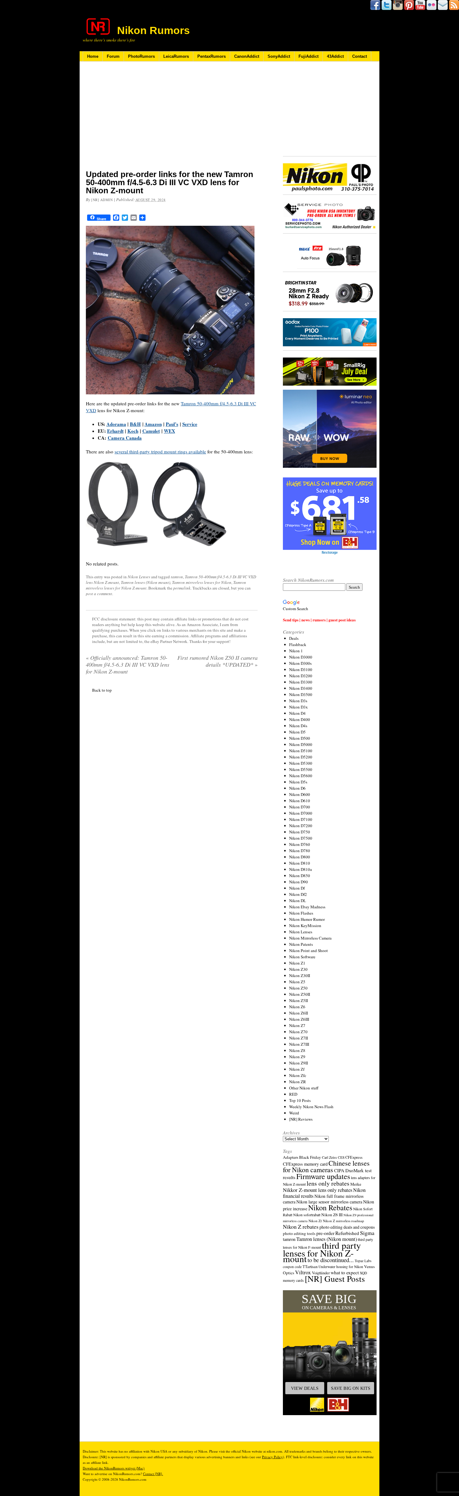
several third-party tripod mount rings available (160, 451)
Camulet (151, 430)
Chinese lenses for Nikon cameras (326, 1166)
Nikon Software (302, 957)
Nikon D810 (299, 863)
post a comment (99, 593)
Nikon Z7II (298, 1038)
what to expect (345, 1272)
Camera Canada (125, 437)
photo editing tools (299, 1233)
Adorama (116, 424)
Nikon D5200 (300, 757)
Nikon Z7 (297, 1025)
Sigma (367, 1233)
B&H (135, 424)
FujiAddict (308, 56)
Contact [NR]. (153, 1473)
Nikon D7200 (300, 825)
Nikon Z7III (299, 1044)
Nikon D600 (299, 794)
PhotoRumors (141, 56)
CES (341, 1157)
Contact (359, 56)
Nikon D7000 (300, 813)
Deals (294, 638)
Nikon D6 (297, 788)
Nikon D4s (298, 725)
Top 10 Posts (300, 1100)
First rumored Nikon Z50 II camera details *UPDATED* (217, 661)
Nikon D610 (299, 800)
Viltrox (303, 1272)
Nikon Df (297, 888)
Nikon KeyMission (305, 925)
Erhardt (115, 430)
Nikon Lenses (139, 577)
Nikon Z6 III (332, 1214)
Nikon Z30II (299, 975)
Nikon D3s (298, 701)
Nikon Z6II (298, 1013)
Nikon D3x (298, 707)
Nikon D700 (299, 807)
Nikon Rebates (330, 1207)
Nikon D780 (299, 850)
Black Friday (310, 1157)
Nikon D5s (298, 782)
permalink (181, 588)
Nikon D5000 (300, 744)
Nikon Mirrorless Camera (310, 938)
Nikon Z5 (297, 982)
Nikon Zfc (297, 1075)
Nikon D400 (299, 719)
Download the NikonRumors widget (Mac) (114, 1468)
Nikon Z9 (297, 1056)
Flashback (297, 644)
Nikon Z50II (299, 994)
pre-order (325, 1233)
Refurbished (347, 1233)
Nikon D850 (299, 875)
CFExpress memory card (305, 1164)
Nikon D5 (297, 732)
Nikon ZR (297, 1081)
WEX (169, 430)
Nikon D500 (299, 738)
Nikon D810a (300, 869)
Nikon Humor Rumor (307, 919)
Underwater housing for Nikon (340, 1266)
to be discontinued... (331, 1260)
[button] (330, 1352)
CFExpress (354, 1157)
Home (92, 56)
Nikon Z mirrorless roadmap (343, 1220)
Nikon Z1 (297, 963)
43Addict (335, 56)
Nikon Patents (301, 944)
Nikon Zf (296, 1069)
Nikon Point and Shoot (308, 950)
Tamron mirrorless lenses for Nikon (201, 582)
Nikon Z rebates (300, 1226)
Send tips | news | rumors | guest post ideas (319, 620)
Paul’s (172, 424)
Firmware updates (323, 1176)
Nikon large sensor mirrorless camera (329, 1202)
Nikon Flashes (301, 913)
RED (293, 1094)
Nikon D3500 (300, 694)
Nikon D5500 (300, 769)
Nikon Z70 (298, 1031)
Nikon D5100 (300, 750)
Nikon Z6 (297, 1007)
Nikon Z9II (298, 1063)
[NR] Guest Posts (335, 1278)
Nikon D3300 (300, 682)
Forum (113, 56)
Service (189, 424)
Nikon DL (297, 900)
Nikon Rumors (153, 30)
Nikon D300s (300, 663)
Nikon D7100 (300, 819)
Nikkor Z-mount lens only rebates (317, 1189)
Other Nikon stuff (303, 1088)
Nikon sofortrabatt (306, 1214)
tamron (177, 577)
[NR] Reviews (301, 1119)
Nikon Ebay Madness (307, 907)
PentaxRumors (211, 56)
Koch (132, 430)
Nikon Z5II (298, 1000)
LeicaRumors (176, 56)
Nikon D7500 (300, 838)
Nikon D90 (298, 882)
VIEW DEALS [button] (304, 1388)
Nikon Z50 (298, 988)
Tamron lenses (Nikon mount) (145, 582)
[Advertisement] (171, 119)
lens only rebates (328, 1183)
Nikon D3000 (300, 657)
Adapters (290, 1157)
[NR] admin (102, 199)
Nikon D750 (299, 832)
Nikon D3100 (300, 669)
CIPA (339, 1170)
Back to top (102, 690)
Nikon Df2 (298, 894)
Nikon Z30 (298, 969)
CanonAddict (246, 56)
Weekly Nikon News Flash (311, 1106)
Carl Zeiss (329, 1157)
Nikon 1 (296, 651)
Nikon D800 (299, 857)
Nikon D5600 (300, 775)
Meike (355, 1184)
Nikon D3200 (300, 676)
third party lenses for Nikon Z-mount (322, 1252)
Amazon (153, 424)
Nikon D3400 (300, 688)
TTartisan (310, 1266)
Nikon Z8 (297, 1050)
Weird (294, 1113)
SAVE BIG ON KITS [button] (350, 1388)
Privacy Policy (272, 1456)
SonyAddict (279, 56)
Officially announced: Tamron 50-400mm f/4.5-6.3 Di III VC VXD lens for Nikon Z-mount (127, 664)
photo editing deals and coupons (347, 1227)
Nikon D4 (297, 713)
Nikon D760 (299, 844)
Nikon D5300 (300, 763)
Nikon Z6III (299, 1019)
